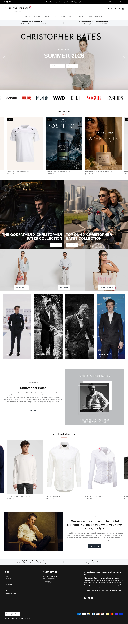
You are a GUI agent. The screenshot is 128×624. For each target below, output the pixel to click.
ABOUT (81, 17)
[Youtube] (10, 2)
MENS (27, 17)
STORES (72, 17)
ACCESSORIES (59, 17)
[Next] (124, 58)
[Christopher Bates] (18, 9)
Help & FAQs (110, 2)
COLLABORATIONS (95, 17)
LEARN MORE (33, 410)
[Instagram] (7, 2)
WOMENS (37, 17)
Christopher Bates (13, 618)
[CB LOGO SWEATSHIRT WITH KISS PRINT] (25, 467)
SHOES (48, 17)
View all (64, 114)
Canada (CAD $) (118, 2)
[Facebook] (4, 2)
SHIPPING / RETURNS (50, 576)
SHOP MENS (56, 66)
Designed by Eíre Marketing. (25, 618)
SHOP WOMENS (71, 66)
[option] (64, 58)
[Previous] (3, 58)
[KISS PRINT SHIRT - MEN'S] (64, 467)
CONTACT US (47, 582)
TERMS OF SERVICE (49, 579)
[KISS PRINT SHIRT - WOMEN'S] (103, 467)
